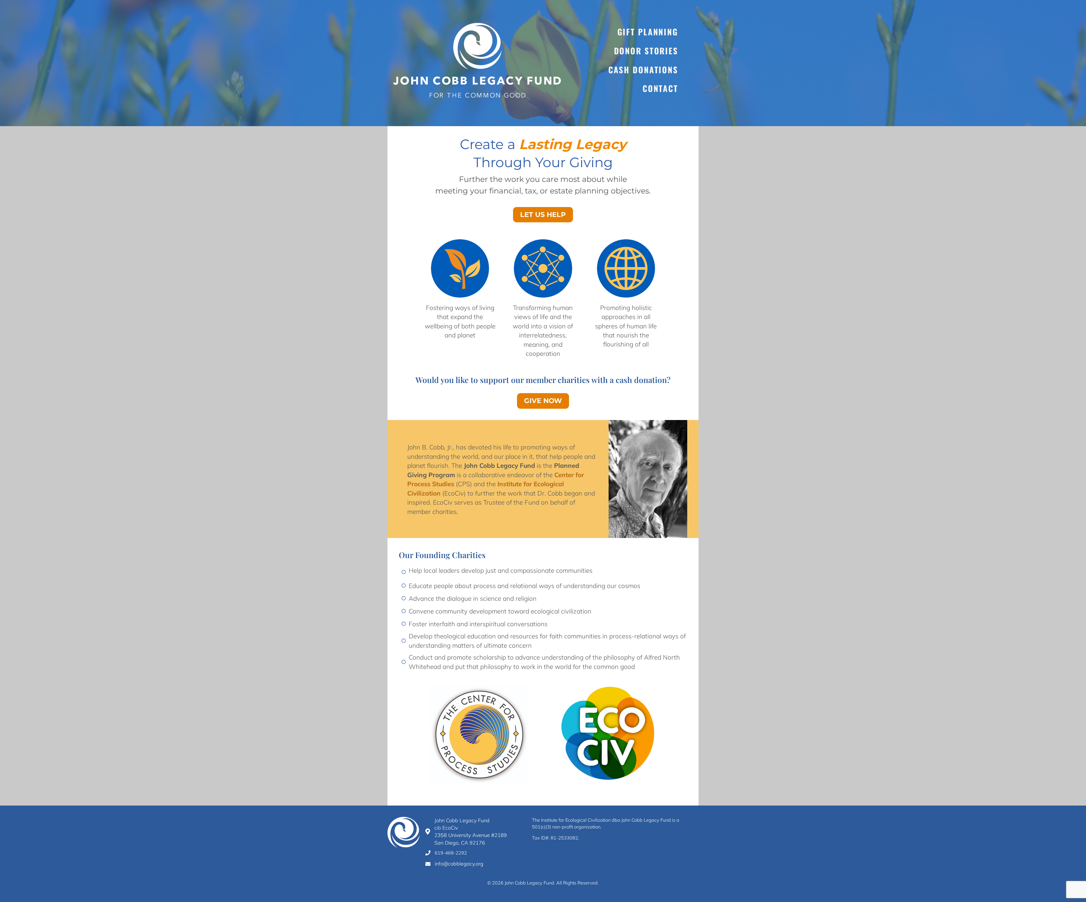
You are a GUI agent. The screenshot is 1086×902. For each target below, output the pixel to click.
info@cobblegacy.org (459, 863)
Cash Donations (643, 70)
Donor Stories (646, 51)
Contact (660, 88)
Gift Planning (647, 32)
